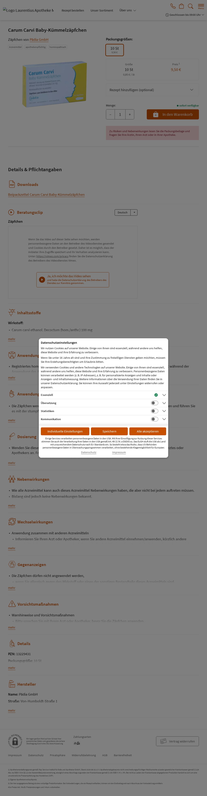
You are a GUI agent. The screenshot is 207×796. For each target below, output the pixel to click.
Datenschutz (88, 452)
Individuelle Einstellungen (65, 431)
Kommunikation (51, 419)
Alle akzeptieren (148, 431)
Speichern (109, 431)
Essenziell (47, 395)
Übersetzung (48, 403)
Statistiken (47, 411)
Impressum (119, 452)
